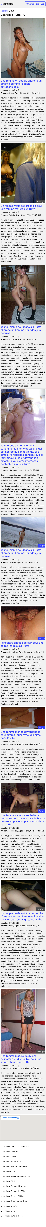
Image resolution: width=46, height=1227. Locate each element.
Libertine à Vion (8, 1211)
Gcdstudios (6, 3)
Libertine (4, 11)
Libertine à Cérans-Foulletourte (15, 1146)
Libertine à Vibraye (9, 1206)
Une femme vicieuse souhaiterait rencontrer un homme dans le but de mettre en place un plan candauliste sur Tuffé (23, 820)
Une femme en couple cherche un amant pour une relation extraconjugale (21, 83)
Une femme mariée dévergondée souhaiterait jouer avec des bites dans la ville (21, 735)
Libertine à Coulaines (10, 1151)
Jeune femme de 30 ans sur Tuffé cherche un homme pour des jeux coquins (21, 553)
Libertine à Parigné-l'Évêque (13, 1186)
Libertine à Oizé (8, 1181)
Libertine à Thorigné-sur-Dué (14, 1201)
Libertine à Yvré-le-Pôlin (12, 1216)
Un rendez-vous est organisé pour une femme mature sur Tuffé (21, 207)
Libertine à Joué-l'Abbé (11, 1161)
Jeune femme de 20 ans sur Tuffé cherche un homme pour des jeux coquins (21, 330)
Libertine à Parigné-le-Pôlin (13, 1191)
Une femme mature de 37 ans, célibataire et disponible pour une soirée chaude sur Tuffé (21, 1059)
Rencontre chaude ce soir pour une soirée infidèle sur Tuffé (22, 644)
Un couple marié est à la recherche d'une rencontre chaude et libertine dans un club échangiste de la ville (22, 916)
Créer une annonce (35, 4)
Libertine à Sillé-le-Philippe (13, 1196)
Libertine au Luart (8, 1171)
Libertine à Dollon (8, 1156)
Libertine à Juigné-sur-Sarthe (14, 1166)
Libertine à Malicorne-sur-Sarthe (15, 1176)
